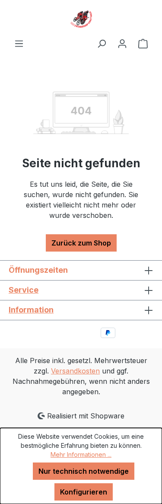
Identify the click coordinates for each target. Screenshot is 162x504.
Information (31, 309)
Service (23, 289)
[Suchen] (101, 43)
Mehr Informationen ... (81, 454)
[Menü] (19, 43)
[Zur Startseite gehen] (81, 19)
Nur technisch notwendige (83, 471)
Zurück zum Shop (81, 243)
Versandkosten (75, 371)
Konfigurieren (83, 492)
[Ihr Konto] (122, 43)
